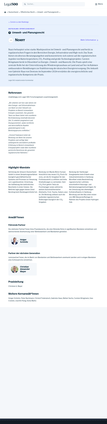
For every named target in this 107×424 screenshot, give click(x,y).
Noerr (20, 40)
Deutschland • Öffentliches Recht (21, 29)
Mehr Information (88, 40)
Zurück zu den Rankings (19, 22)
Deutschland (13, 12)
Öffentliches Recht (27, 12)
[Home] (11, 4)
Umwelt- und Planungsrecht (48, 12)
